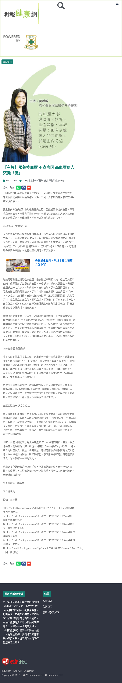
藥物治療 (53, 180)
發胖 (46, 180)
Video (25, 180)
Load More (61, 575)
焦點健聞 (7, 62)
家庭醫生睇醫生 (35, 180)
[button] (117, 4)
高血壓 (61, 180)
